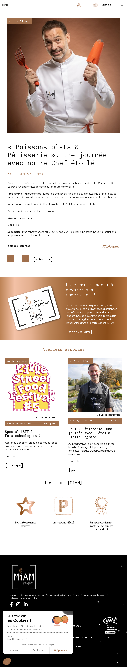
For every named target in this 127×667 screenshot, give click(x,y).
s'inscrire (43, 259)
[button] (7, 661)
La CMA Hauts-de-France (78, 637)
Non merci (14, 650)
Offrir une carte (79, 331)
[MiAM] (5, 5)
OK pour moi (61, 650)
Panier (105, 5)
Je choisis (38, 650)
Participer (14, 470)
